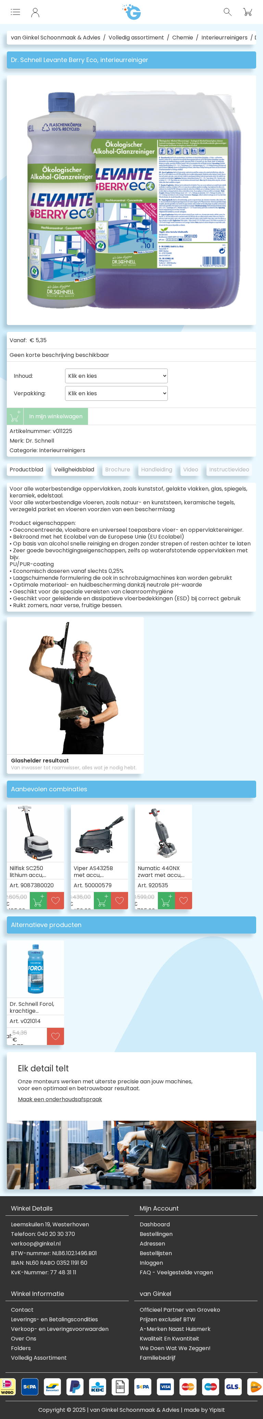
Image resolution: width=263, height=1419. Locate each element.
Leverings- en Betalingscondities (54, 1319)
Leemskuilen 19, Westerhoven (50, 1224)
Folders (21, 1348)
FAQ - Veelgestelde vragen (176, 1272)
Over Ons (23, 1338)
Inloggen (151, 1263)
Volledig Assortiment (39, 1358)
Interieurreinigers (224, 37)
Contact (22, 1310)
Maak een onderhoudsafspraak (60, 1099)
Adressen (152, 1243)
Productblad (26, 469)
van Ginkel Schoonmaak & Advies (55, 37)
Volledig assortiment (136, 37)
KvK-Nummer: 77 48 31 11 (43, 1272)
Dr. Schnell (40, 441)
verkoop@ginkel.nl (36, 1243)
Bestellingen (156, 1234)
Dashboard (155, 1224)
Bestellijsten (156, 1253)
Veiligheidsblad (74, 469)
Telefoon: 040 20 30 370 (43, 1234)
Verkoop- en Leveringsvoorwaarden (60, 1329)
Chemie (182, 37)
